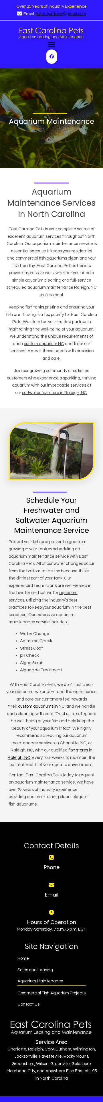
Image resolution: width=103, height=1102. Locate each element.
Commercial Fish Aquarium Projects (51, 993)
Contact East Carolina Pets (35, 775)
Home (23, 958)
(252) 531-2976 (51, 874)
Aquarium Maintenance (40, 981)
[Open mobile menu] (51, 44)
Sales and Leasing (35, 970)
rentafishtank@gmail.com (61, 14)
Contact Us (28, 1004)
